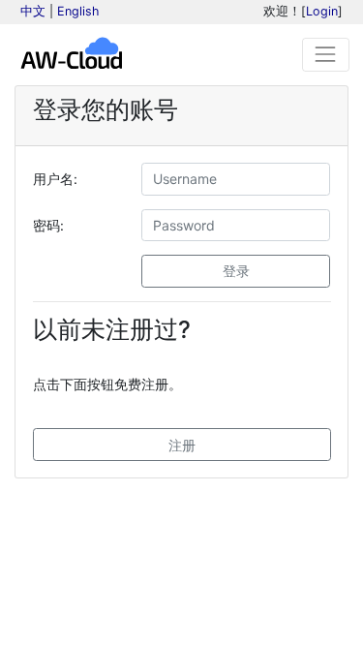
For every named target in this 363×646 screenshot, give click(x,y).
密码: (48, 225)
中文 (32, 11)
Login (322, 11)
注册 (182, 445)
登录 (236, 270)
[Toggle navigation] (325, 55)
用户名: (55, 178)
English (78, 11)
